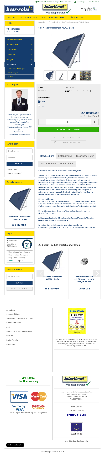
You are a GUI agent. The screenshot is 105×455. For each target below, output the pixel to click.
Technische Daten (85, 156)
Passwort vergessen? (14, 173)
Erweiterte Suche (19, 289)
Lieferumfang (65, 156)
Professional (11, 65)
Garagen (10, 59)
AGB (8, 327)
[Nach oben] (98, 451)
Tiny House (11, 55)
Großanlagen (13, 72)
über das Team (77, 17)
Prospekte (11, 17)
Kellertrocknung (12, 49)
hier (93, 227)
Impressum (10, 344)
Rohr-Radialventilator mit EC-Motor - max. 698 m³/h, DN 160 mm (84, 279)
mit (43, 106)
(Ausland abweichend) (84, 91)
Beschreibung (47, 156)
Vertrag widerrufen (15, 445)
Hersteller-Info (67, 163)
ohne (43, 101)
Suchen (19, 283)
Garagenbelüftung (12, 314)
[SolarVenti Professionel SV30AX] (68, 51)
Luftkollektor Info (28, 17)
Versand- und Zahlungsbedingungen (19, 318)
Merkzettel (95, 2)
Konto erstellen (12, 169)
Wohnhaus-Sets (12, 44)
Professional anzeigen (16, 69)
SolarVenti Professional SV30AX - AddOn (52, 278)
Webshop (44, 452)
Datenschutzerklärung (14, 323)
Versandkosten (48, 163)
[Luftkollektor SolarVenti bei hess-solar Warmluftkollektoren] (20, 9)
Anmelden (19, 164)
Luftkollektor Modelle (14, 39)
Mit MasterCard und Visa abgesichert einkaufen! (54, 2)
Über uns (9, 336)
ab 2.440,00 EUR (19, 225)
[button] (42, 122)
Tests (42, 17)
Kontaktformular (12, 340)
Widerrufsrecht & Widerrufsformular (19, 331)
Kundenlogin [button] (80, 2)
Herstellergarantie (58, 17)
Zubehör (10, 77)
